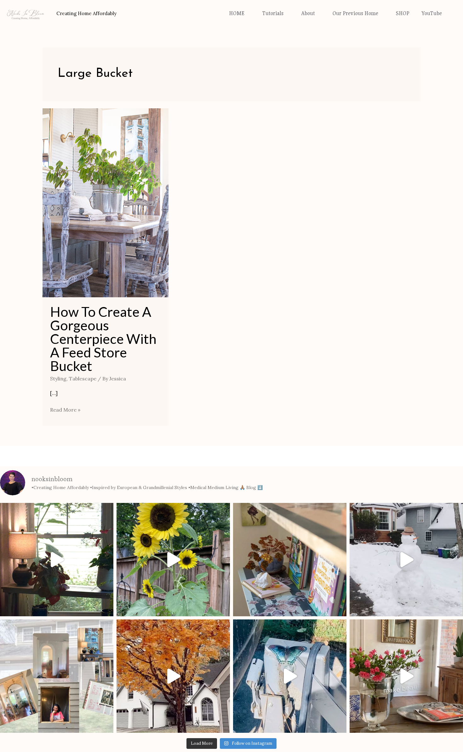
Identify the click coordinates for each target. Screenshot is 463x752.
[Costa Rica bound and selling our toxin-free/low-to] (56, 559)
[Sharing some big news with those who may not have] (56, 676)
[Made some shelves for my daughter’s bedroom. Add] (289, 559)
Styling (58, 378)
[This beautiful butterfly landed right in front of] (289, 676)
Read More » (65, 409)
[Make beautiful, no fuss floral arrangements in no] (406, 676)
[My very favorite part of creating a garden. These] (173, 559)
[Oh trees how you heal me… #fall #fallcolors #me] (173, 676)
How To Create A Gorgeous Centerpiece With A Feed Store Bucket (103, 339)
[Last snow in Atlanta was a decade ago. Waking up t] (406, 559)
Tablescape (82, 378)
